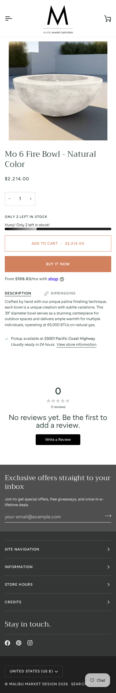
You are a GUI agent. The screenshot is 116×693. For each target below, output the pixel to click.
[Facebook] (7, 643)
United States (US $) (31, 671)
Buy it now (58, 264)
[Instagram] (30, 643)
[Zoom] (58, 90)
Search (79, 684)
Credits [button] (13, 602)
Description (18, 293)
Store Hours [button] (19, 584)
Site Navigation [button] (22, 549)
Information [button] (19, 567)
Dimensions (63, 293)
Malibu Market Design (33, 684)
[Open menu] (14, 18)
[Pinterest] (18, 643)
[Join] (106, 516)
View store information (76, 344)
